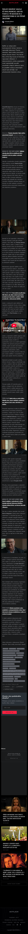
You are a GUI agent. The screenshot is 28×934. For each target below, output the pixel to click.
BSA (16, 678)
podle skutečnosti (9, 653)
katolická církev (8, 664)
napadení (17, 676)
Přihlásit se (9, 712)
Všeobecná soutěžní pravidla (14, 920)
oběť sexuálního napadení (11, 661)
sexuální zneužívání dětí (11, 666)
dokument (12, 648)
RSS (14, 924)
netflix (5, 648)
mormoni (20, 655)
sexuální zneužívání (9, 655)
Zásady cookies (7, 922)
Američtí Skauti (8, 676)
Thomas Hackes (8, 681)
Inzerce (8, 924)
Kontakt (22, 922)
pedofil (5, 668)
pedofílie (12, 668)
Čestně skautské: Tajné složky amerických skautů (12, 671)
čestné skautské (19, 681)
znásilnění (20, 648)
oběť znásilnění (8, 657)
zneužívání (20, 653)
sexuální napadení (9, 659)
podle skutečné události (11, 650)
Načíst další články (14, 883)
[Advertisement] (14, 90)
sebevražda (18, 657)
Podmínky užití (14, 917)
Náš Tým (16, 922)
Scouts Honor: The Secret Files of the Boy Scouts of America (13, 674)
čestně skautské (8, 678)
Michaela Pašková (9, 21)
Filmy (4, 27)
